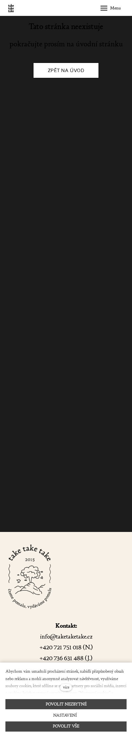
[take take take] (11, 8)
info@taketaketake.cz (66, 637)
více (66, 687)
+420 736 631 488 (62, 658)
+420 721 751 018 (61, 647)
